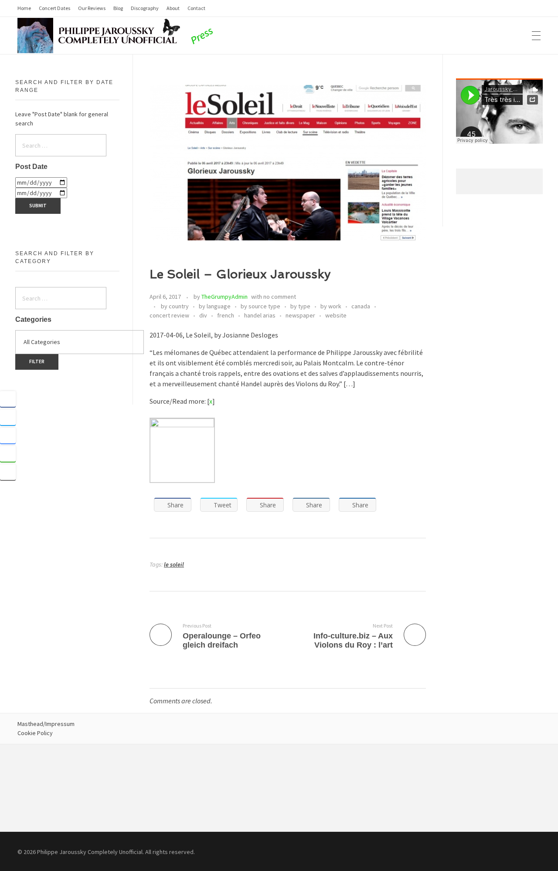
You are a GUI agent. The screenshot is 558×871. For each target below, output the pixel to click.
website (336, 315)
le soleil (174, 564)
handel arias (260, 315)
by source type (260, 306)
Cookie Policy (35, 733)
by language (215, 306)
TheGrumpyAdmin (224, 296)
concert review (169, 315)
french (225, 315)
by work (330, 306)
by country (175, 306)
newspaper (300, 315)
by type (300, 306)
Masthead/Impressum (46, 724)
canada (360, 306)
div (203, 315)
